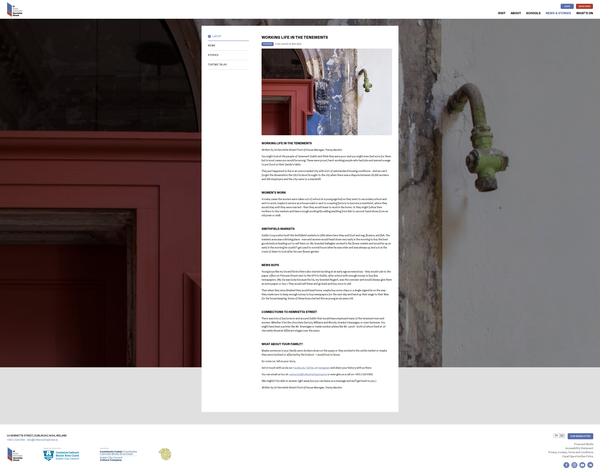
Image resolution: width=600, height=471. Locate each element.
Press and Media (583, 444)
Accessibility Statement (579, 448)
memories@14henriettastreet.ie (308, 374)
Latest (216, 36)
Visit (501, 13)
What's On (584, 13)
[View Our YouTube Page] (582, 465)
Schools (533, 13)
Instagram (324, 368)
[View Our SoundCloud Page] (590, 465)
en (556, 435)
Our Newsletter (580, 436)
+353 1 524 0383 (16, 440)
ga (561, 435)
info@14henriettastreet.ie (42, 440)
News (211, 45)
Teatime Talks (217, 64)
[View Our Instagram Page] (574, 465)
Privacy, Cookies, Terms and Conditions (570, 452)
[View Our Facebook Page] (566, 465)
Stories (213, 55)
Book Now (584, 6)
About (516, 13)
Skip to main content (43, 13)
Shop (567, 6)
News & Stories (558, 13)
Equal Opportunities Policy (577, 456)
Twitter (310, 368)
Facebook (299, 368)
